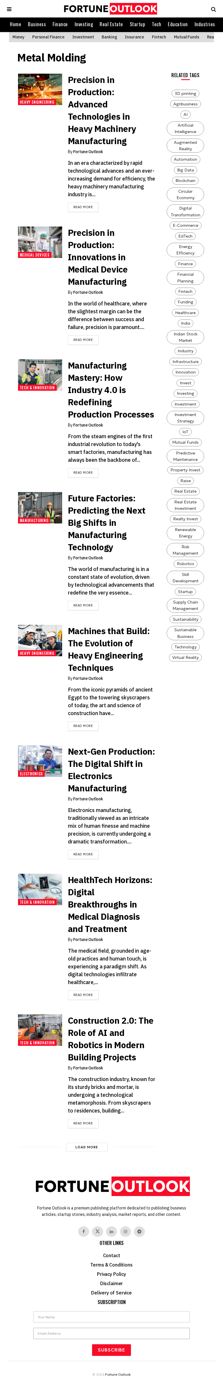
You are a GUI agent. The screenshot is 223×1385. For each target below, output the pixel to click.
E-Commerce (185, 225)
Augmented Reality (185, 145)
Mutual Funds (186, 37)
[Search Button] (212, 8)
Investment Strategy (185, 418)
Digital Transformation (185, 211)
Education (178, 24)
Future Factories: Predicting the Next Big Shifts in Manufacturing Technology (106, 522)
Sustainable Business (185, 633)
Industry (185, 350)
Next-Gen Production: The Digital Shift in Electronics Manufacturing (111, 770)
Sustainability (185, 619)
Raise (185, 480)
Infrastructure (185, 361)
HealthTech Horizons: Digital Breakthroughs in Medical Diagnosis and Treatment (110, 904)
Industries (205, 24)
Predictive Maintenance (185, 456)
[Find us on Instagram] (125, 1231)
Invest (185, 382)
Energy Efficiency (185, 250)
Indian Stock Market (185, 337)
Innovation (185, 372)
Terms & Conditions (111, 1265)
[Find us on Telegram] (139, 1231)
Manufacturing (34, 520)
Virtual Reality (185, 657)
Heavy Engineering (37, 102)
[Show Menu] (9, 8)
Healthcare (185, 312)
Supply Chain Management (185, 605)
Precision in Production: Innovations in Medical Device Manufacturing (98, 257)
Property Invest (185, 470)
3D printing (185, 93)
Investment (83, 37)
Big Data (185, 170)
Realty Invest (185, 518)
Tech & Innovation (37, 387)
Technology (186, 647)
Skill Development (185, 577)
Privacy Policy (111, 1274)
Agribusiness (185, 104)
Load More (86, 1147)
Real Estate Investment (185, 505)
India (185, 323)
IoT (185, 431)
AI (186, 114)
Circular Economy (186, 194)
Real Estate (111, 24)
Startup (137, 24)
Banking (109, 37)
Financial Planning (185, 277)
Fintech (159, 37)
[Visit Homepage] (109, 9)
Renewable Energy (185, 533)
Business (37, 24)
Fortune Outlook (88, 151)
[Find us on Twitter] (97, 1231)
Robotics (185, 563)
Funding (185, 302)
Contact (111, 1255)
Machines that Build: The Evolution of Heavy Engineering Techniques (109, 649)
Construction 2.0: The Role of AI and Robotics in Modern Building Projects (111, 1039)
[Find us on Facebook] (83, 1231)
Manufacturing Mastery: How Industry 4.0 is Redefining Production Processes (111, 390)
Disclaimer (111, 1283)
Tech (156, 24)
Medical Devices (35, 255)
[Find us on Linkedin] (111, 1231)
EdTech (185, 236)
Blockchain (185, 180)
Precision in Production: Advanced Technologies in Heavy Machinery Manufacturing (102, 110)
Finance (60, 24)
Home (15, 24)
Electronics (31, 773)
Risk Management (185, 550)
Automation (185, 159)
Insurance (134, 37)
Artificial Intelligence (185, 128)
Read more (85, 207)
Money (18, 37)
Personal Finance (48, 37)
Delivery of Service (111, 1293)
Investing (84, 24)
